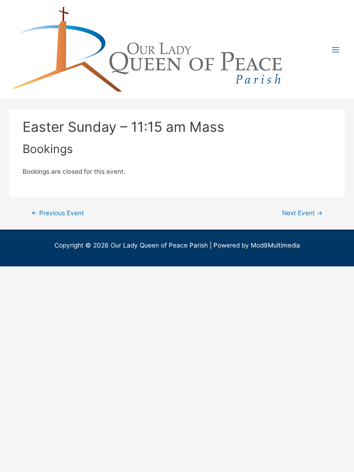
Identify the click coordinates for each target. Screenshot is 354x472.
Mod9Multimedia (275, 245)
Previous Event (57, 213)
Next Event (302, 213)
